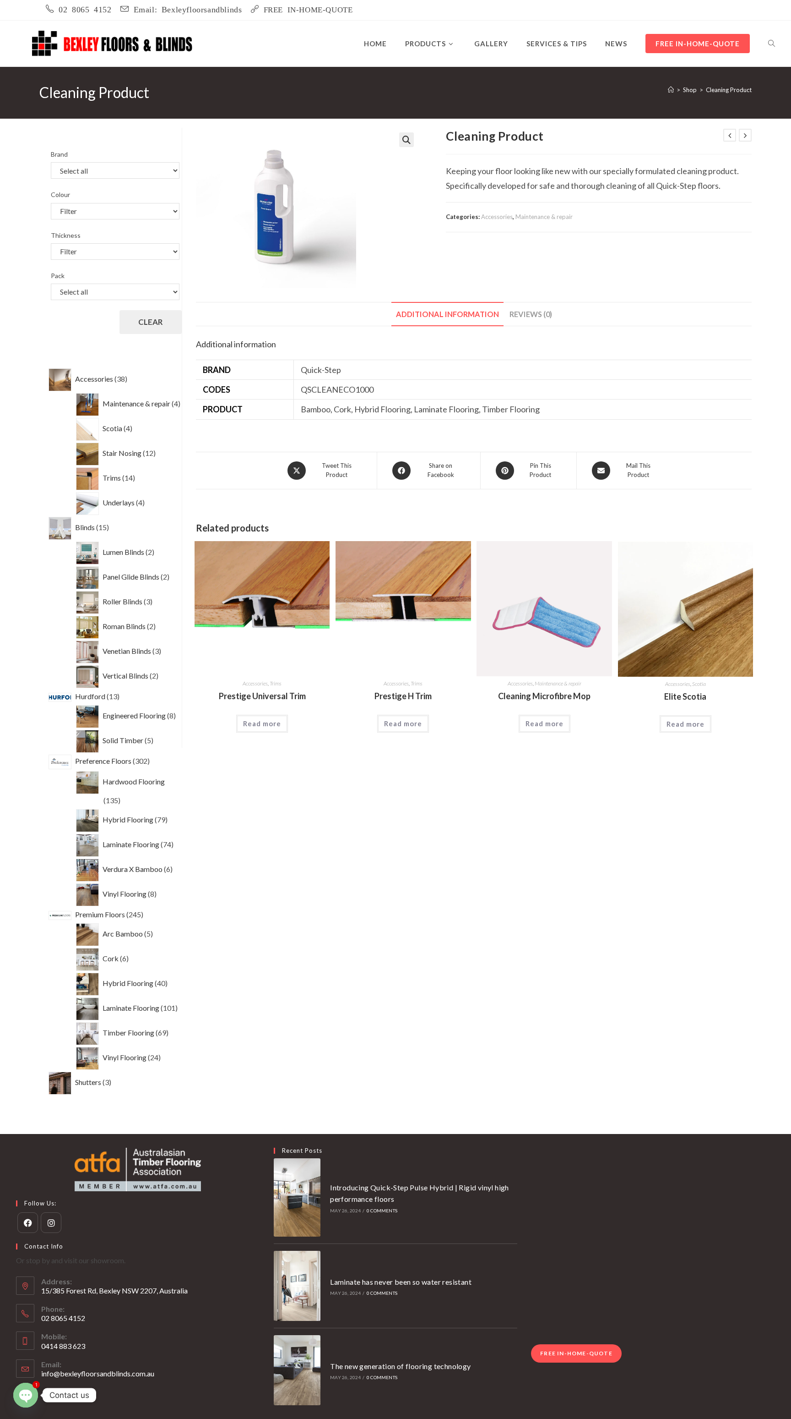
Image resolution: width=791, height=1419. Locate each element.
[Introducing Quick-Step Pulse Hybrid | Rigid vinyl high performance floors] (297, 1197)
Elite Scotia (685, 696)
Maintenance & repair (544, 216)
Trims (276, 683)
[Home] (671, 89)
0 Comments (382, 1210)
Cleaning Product (729, 89)
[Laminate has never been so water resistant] (297, 1286)
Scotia (699, 683)
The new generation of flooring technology (400, 1366)
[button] (406, 139)
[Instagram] (51, 1222)
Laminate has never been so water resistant (400, 1281)
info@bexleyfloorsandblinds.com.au (97, 1373)
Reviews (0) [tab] (530, 314)
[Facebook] (27, 1222)
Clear (150, 322)
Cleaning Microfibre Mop (544, 696)
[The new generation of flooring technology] (297, 1370)
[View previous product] (729, 135)
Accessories (497, 216)
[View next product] (745, 135)
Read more (262, 723)
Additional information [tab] (447, 314)
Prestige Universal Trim (262, 696)
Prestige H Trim (403, 696)
